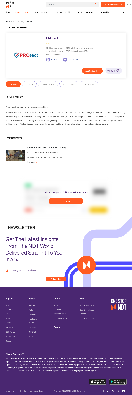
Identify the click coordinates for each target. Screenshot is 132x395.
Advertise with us (60, 314)
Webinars (9, 327)
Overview (13, 84)
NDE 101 (32, 332)
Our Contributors (60, 318)
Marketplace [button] (22, 12)
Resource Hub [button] (64, 12)
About (57, 298)
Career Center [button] (42, 12)
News (8, 318)
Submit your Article (87, 305)
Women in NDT (11, 336)
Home (8, 12)
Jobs (7, 314)
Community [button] (106, 12)
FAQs (31, 336)
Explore (9, 298)
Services (29, 84)
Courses (32, 314)
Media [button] (121, 12)
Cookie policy (22, 391)
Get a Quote (91, 70)
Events (8, 323)
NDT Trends (10, 332)
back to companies (18, 28)
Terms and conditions (36, 391)
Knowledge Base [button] (85, 12)
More (82, 298)
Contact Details (48, 84)
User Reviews (89, 84)
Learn (32, 298)
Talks (31, 310)
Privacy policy (10, 391)
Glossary (32, 327)
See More (31, 162)
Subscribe (56, 279)
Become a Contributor (88, 318)
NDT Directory (18, 21)
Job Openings (68, 84)
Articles (32, 305)
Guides (8, 341)
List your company (113, 4)
